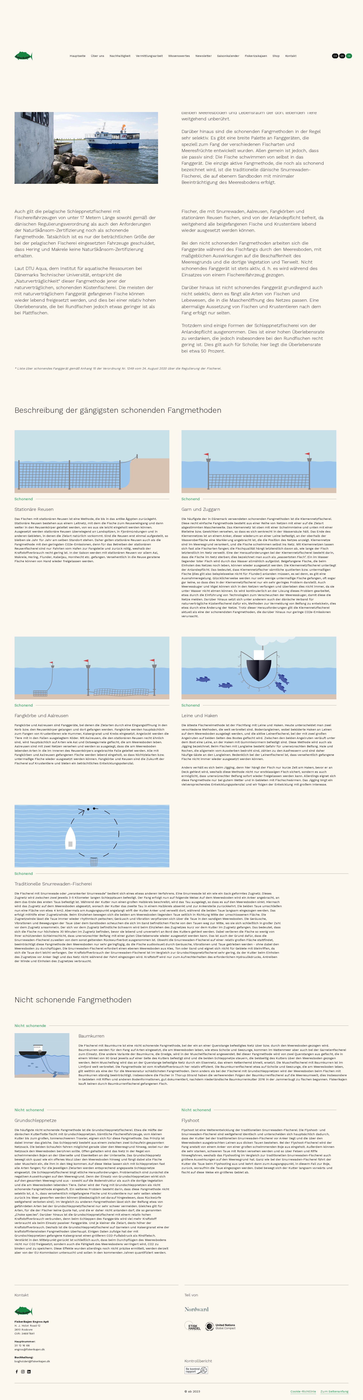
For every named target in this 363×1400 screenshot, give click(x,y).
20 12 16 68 (22, 1345)
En (342, 56)
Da (335, 56)
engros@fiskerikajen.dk (30, 1349)
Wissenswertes (179, 56)
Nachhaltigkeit (120, 56)
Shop (276, 56)
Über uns (97, 56)
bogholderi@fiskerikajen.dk (32, 1361)
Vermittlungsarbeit (149, 56)
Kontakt (290, 56)
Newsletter (203, 56)
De (349, 56)
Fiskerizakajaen (256, 56)
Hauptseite (77, 56)
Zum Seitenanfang (334, 1391)
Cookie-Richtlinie (303, 1391)
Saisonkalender (228, 56)
